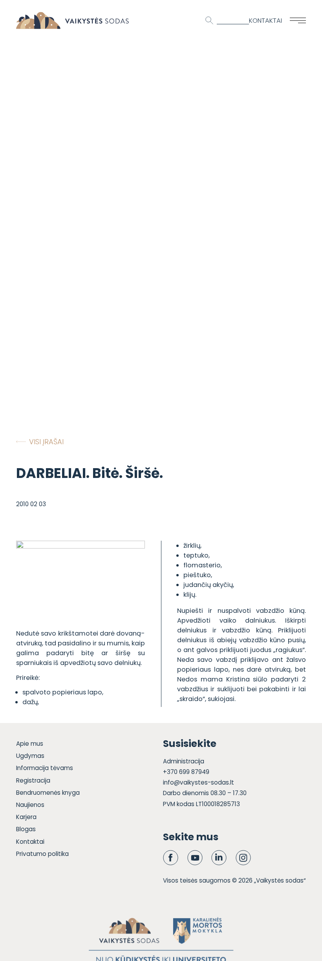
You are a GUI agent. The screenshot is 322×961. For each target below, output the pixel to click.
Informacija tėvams (44, 768)
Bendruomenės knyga (48, 792)
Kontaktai (265, 20)
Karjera (26, 817)
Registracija (33, 780)
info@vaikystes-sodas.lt (198, 782)
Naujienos (30, 805)
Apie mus (29, 743)
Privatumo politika (42, 854)
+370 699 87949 (186, 772)
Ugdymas (30, 756)
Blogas (26, 829)
